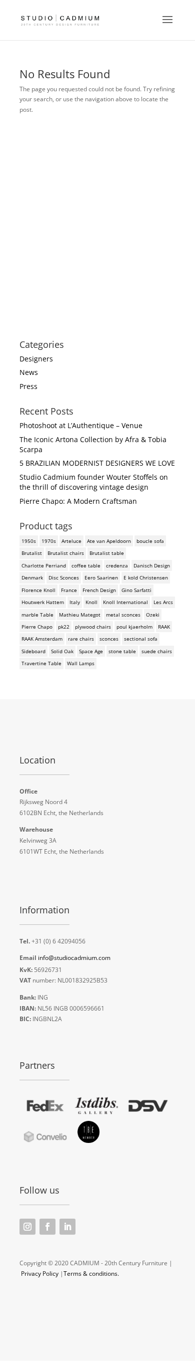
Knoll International (125, 602)
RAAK (164, 626)
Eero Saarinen (101, 577)
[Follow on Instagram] (28, 1227)
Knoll (92, 602)
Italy (75, 602)
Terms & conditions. (91, 1273)
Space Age (91, 651)
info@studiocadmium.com (74, 957)
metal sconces (123, 614)
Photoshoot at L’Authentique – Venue (81, 425)
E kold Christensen (146, 577)
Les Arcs (163, 602)
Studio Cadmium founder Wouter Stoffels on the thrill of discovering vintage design (94, 482)
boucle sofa (150, 540)
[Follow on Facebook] (48, 1227)
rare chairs (81, 638)
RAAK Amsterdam (42, 638)
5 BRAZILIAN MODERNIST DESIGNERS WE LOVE (97, 463)
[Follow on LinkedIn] (68, 1227)
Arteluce (72, 540)
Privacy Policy (39, 1273)
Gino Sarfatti (137, 590)
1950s (29, 540)
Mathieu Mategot (79, 614)
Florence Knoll (39, 590)
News (29, 372)
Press (29, 386)
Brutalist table (107, 552)
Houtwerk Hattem (43, 602)
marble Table (38, 614)
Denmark (32, 577)
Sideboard (34, 651)
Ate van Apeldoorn (109, 540)
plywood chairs (93, 626)
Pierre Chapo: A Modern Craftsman (78, 501)
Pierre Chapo (37, 626)
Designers (36, 358)
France (69, 590)
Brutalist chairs (66, 552)
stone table (122, 651)
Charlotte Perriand (44, 565)
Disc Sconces (63, 577)
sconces (109, 638)
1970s (49, 540)
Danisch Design (152, 565)
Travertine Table (42, 663)
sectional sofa (141, 638)
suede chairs (157, 651)
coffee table (86, 565)
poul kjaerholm (134, 626)
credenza (117, 565)
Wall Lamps (80, 663)
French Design (99, 590)
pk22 (64, 626)
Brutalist (32, 552)
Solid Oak (62, 651)
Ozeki (153, 614)
